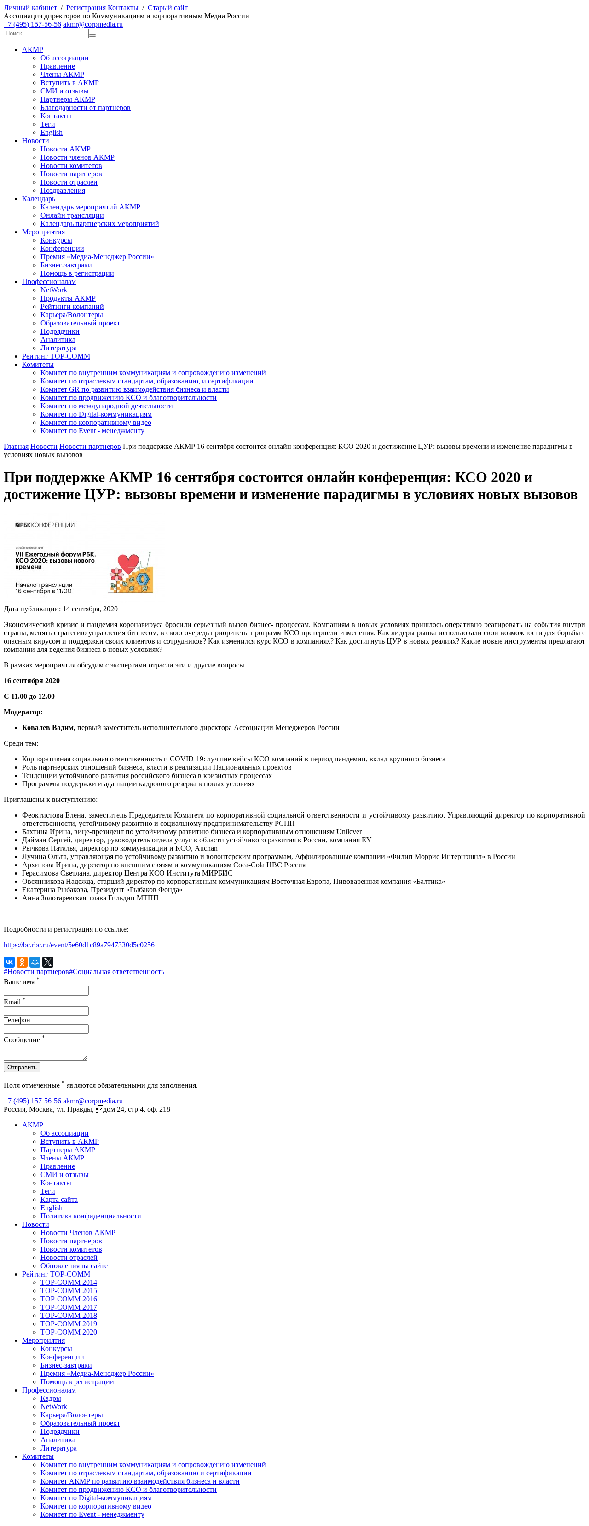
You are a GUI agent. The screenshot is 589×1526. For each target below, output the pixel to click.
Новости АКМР (65, 149)
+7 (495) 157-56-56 (32, 24)
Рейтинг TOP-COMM (56, 356)
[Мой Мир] (34, 962)
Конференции (62, 248)
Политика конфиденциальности (90, 1216)
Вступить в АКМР (69, 83)
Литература (58, 348)
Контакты (123, 8)
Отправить (22, 1067)
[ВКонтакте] (9, 962)
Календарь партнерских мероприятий (99, 223)
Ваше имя (22, 982)
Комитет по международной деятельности (106, 406)
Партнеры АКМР (67, 99)
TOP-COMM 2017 (68, 1307)
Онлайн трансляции (72, 215)
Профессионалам (49, 281)
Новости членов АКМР (77, 157)
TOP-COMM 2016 (68, 1299)
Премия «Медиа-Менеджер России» (97, 257)
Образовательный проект (80, 323)
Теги (47, 124)
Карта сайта (59, 1199)
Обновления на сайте (74, 1266)
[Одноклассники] (22, 962)
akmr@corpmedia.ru (93, 24)
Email (15, 1002)
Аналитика (57, 339)
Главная (16, 446)
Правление (57, 66)
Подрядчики (60, 331)
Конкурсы (56, 240)
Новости (35, 141)
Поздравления (62, 190)
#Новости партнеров (36, 971)
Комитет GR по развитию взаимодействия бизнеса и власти (134, 389)
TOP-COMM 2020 (68, 1332)
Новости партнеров (71, 174)
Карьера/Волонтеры (71, 315)
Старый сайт (168, 8)
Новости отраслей (69, 182)
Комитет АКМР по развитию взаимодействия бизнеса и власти (140, 1481)
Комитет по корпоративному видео (95, 422)
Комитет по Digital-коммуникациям (96, 414)
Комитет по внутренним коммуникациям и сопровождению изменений (153, 373)
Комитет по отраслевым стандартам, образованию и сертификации (146, 1473)
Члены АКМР (62, 74)
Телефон (17, 1020)
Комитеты (38, 364)
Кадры (50, 1398)
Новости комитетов (71, 165)
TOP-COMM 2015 (68, 1290)
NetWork (53, 290)
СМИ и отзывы (64, 91)
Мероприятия (43, 232)
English (51, 132)
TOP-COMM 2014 (68, 1282)
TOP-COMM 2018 (68, 1315)
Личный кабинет (30, 8)
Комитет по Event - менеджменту (92, 431)
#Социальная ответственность (116, 971)
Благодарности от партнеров (85, 107)
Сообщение (24, 1040)
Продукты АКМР (68, 298)
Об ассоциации (64, 58)
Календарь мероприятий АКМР (90, 207)
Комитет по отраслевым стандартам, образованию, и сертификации (147, 381)
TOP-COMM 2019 (68, 1324)
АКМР (32, 49)
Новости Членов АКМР (77, 1232)
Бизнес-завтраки (66, 265)
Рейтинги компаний (72, 306)
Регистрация (86, 8)
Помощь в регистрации (77, 273)
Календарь (38, 199)
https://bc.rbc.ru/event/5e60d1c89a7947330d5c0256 (79, 945)
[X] (47, 962)
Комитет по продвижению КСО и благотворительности (128, 397)
